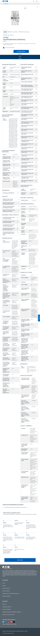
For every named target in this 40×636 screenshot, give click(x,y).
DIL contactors (5, 3)
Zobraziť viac (20, 560)
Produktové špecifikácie (10, 47)
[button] (39, 318)
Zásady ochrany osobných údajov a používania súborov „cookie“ (15, 631)
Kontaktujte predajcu (21, 51)
